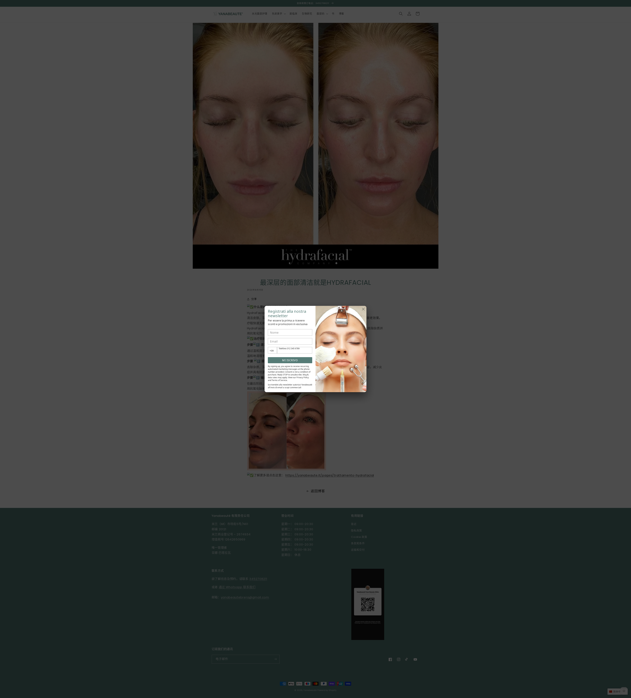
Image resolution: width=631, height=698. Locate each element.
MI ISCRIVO (290, 360)
